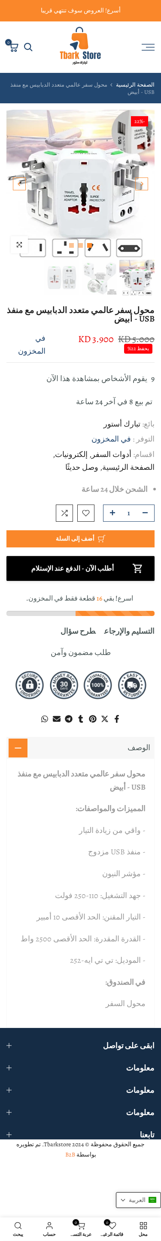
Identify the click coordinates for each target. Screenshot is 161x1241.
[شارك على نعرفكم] (81, 726)
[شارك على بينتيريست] (93, 726)
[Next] (19, 191)
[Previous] (141, 191)
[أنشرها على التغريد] (105, 726)
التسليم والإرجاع (129, 638)
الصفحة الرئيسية (135, 92)
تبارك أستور (121, 431)
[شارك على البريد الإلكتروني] (57, 726)
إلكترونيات (71, 462)
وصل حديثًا (81, 475)
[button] (138, 1207)
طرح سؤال (78, 638)
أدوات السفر (111, 462)
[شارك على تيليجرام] (69, 726)
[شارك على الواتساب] (45, 726)
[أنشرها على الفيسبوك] (117, 726)
